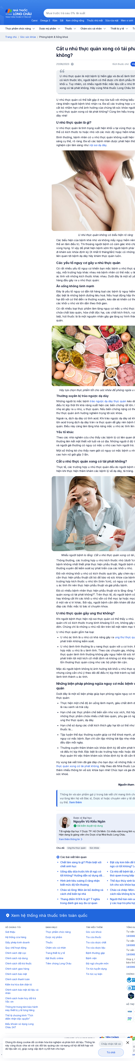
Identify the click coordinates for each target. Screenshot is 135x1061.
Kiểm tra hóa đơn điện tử (18, 984)
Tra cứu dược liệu (95, 947)
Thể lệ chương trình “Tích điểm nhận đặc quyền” (19, 1017)
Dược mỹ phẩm (54, 937)
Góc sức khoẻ (93, 931)
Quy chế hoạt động (15, 947)
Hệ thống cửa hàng (15, 937)
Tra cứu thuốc (93, 937)
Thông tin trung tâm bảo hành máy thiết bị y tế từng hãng (21, 1008)
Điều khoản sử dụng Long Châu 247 (19, 1026)
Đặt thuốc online (54, 958)
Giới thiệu (10, 931)
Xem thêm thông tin (69, 839)
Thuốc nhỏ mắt (95, 20)
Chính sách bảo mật (16, 974)
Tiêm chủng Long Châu (58, 963)
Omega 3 (45, 20)
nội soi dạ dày (97, 145)
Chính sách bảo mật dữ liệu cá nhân (21, 991)
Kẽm (55, 20)
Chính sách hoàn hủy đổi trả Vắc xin (20, 1000)
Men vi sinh (127, 20)
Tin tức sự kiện (94, 974)
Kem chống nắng (75, 20)
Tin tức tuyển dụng (96, 968)
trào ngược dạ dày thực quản (108, 401)
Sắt (61, 20)
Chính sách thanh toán (17, 979)
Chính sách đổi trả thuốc (18, 963)
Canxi (34, 20)
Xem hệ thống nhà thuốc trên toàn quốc (49, 915)
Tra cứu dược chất (96, 942)
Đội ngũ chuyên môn (97, 963)
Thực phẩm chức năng (58, 931)
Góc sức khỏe (28, 37)
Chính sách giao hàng (17, 968)
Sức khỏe (94, 848)
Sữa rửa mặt (111, 20)
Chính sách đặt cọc (15, 953)
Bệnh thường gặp (95, 953)
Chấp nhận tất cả (111, 1043)
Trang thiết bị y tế (55, 953)
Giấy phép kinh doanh (17, 942)
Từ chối (111, 1052)
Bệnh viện (91, 958)
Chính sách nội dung (16, 958)
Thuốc (49, 942)
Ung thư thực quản (77, 848)
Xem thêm (75, 802)
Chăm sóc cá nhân (56, 947)
